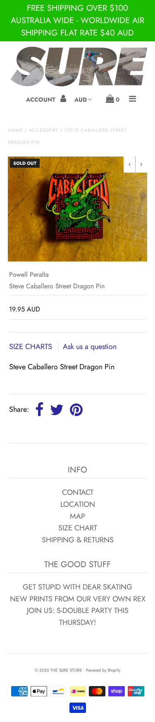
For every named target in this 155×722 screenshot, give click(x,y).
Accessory (43, 130)
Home (15, 130)
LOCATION (77, 504)
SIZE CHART (77, 527)
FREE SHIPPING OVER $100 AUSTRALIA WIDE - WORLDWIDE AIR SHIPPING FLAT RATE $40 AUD (77, 20)
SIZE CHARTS (31, 346)
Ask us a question (90, 346)
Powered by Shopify (103, 670)
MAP (77, 516)
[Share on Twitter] (57, 410)
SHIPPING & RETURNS (78, 539)
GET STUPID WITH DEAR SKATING (77, 587)
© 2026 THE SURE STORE (58, 670)
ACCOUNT (41, 99)
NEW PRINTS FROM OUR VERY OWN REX (77, 599)
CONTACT (77, 492)
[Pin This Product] (76, 410)
